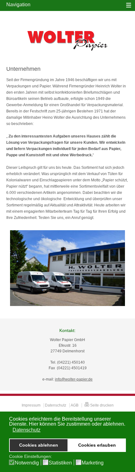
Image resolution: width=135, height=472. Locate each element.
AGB (74, 405)
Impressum (31, 405)
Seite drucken (101, 405)
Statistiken (60, 462)
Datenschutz (55, 405)
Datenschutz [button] (26, 430)
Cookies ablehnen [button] (38, 445)
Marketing (93, 462)
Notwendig (27, 462)
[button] (9, 430)
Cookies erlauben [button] (97, 445)
